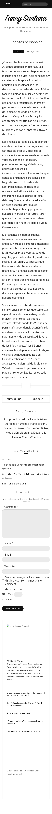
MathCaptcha (11, 599)
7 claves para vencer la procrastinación (23, 464)
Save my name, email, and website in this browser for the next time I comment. (27, 580)
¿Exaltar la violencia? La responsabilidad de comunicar (25, 722)
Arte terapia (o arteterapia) (18, 713)
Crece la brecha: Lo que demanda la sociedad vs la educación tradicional (26, 694)
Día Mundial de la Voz (14, 483)
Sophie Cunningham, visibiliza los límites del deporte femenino (25, 704)
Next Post (38, 399)
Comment (11, 506)
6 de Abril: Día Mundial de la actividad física (25, 474)
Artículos (18, 52)
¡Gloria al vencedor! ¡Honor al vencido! (23, 731)
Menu (8, 4)
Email (8, 554)
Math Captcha (13, 589)
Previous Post (14, 399)
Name (8, 543)
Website (9, 566)
